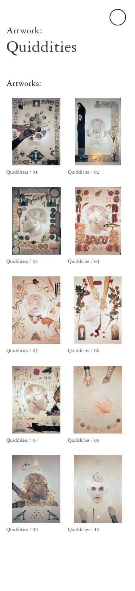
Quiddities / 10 (83, 529)
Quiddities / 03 (22, 261)
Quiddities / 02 (83, 172)
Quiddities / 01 (22, 172)
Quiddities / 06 (83, 351)
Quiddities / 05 (22, 351)
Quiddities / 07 (22, 440)
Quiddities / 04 (83, 261)
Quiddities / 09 (22, 529)
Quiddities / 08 (83, 440)
